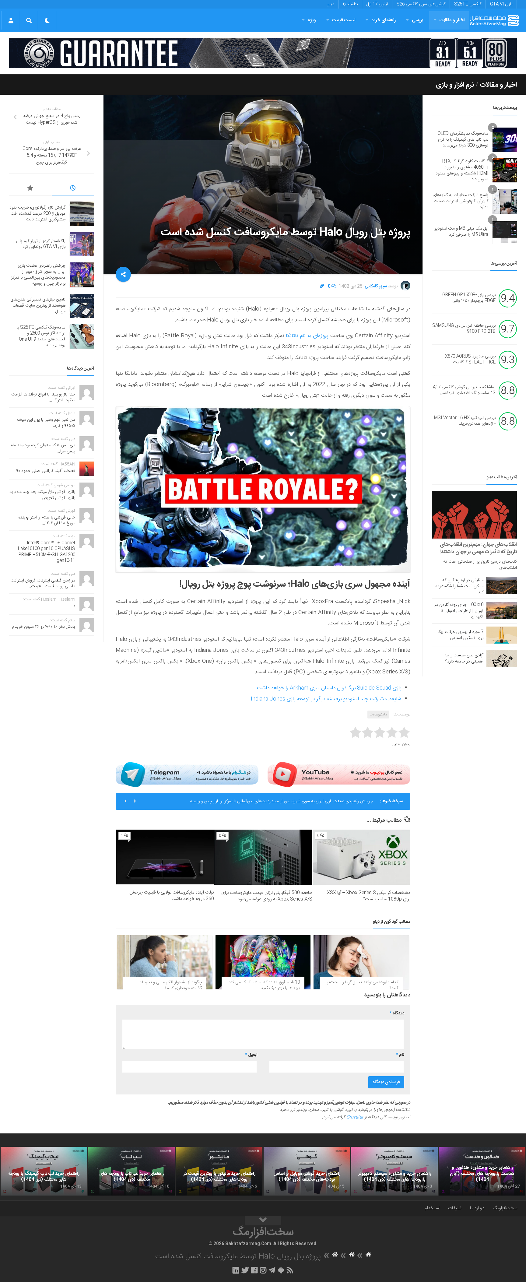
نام (400, 1055)
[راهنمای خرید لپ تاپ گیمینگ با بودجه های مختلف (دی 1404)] (44, 1171)
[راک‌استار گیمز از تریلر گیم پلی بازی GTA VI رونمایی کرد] (82, 244)
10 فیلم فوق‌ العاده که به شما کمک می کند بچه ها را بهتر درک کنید (264, 985)
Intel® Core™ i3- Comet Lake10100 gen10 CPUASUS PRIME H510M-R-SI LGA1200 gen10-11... (46, 552)
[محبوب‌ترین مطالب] (30, 189)
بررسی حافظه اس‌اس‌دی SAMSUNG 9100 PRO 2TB (464, 328)
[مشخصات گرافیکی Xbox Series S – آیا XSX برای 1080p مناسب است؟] (361, 857)
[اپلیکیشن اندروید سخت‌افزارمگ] (281, 1270)
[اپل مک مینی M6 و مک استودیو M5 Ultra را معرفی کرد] (505, 232)
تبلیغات (454, 1208)
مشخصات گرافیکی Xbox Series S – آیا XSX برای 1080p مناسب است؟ (368, 896)
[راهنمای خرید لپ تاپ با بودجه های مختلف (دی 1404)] (131, 1171)
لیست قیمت (343, 20)
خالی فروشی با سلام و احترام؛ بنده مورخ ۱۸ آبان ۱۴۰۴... (46, 520)
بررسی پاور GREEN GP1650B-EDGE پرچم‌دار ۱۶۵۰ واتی (469, 298)
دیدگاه (397, 1013)
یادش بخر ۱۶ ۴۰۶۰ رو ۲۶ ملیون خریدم (43, 626)
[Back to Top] (263, 1220)
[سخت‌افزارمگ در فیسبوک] (254, 1270)
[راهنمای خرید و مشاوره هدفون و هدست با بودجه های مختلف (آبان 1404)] (482, 1171)
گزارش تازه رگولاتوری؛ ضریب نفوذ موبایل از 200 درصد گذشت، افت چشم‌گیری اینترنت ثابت (37, 213)
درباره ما (477, 1208)
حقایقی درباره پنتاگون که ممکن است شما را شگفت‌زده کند (459, 586)
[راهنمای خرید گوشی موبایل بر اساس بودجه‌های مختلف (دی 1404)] (307, 1171)
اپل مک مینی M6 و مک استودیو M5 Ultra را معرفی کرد (461, 231)
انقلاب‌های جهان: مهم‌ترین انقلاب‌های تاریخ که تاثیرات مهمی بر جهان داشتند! (478, 548)
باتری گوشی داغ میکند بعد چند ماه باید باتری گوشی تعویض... (42, 495)
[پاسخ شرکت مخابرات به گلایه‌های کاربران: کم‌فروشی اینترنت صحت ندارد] (505, 201)
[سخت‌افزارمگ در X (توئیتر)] (245, 1270)
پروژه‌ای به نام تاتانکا (307, 336)
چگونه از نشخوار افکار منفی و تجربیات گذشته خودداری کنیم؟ (170, 985)
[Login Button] (11, 20)
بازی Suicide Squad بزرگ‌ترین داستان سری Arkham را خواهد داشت (329, 688)
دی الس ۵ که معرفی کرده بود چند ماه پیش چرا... (43, 448)
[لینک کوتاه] (322, 286)
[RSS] (290, 1270)
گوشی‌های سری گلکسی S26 (421, 4)
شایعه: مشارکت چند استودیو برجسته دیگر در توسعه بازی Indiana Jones (326, 699)
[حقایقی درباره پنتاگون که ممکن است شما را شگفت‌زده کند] (501, 585)
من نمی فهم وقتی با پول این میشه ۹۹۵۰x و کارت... (46, 423)
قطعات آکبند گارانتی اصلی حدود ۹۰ (45, 471)
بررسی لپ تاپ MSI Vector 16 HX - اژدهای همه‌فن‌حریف (465, 421)
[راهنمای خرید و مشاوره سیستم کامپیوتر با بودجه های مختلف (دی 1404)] (394, 1171)
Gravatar (354, 1117)
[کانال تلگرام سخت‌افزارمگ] (272, 1270)
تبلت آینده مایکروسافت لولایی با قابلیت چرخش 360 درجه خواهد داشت (171, 896)
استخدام (432, 1208)
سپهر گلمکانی (376, 286)
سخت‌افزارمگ (505, 1208)
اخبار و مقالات (452, 20)
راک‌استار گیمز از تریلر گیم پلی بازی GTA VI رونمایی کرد (40, 244)
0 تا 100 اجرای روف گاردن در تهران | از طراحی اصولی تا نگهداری (458, 611)
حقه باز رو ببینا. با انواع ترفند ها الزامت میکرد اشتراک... (43, 397)
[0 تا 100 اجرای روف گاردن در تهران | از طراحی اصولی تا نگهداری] (501, 610)
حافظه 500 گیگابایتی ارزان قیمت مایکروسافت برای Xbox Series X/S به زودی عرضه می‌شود (266, 896)
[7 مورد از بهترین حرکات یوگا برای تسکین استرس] (501, 635)
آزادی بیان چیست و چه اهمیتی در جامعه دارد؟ (463, 658)
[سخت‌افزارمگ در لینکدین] (236, 1270)
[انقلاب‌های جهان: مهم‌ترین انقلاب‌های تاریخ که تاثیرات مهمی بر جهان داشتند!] (474, 515)
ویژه (312, 20)
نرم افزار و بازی (455, 84)
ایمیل (251, 1055)
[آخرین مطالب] (73, 189)
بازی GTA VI (501, 4)
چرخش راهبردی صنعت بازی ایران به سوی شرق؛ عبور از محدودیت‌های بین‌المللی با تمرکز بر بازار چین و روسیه (281, 801)
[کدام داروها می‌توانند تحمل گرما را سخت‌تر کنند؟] (361, 962)
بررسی (417, 20)
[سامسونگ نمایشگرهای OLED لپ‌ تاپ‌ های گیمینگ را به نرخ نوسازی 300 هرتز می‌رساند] (505, 140)
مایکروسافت (378, 714)
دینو (331, 4)
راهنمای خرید (383, 20)
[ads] (263, 53)
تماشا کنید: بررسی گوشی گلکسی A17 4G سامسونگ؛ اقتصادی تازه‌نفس (464, 390)
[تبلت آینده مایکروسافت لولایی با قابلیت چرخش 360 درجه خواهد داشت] (165, 857)
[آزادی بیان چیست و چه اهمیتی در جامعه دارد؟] (501, 658)
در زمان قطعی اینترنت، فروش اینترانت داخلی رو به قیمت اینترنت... (43, 583)
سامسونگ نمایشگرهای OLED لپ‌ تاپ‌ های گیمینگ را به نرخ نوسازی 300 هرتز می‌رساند (463, 139)
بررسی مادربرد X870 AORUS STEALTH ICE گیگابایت (470, 359)
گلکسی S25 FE (467, 4)
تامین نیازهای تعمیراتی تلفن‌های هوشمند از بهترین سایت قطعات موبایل (37, 305)
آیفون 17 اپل (377, 4)
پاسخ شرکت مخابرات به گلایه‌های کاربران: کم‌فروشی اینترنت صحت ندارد (460, 201)
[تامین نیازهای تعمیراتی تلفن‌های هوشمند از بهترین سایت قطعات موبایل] (82, 306)
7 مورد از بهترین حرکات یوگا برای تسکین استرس (460, 635)
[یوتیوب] (339, 774)
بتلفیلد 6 (350, 4)
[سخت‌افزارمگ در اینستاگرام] (263, 1270)
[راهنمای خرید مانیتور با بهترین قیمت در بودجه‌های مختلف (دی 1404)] (219, 1171)
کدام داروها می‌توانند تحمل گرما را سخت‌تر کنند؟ (362, 985)
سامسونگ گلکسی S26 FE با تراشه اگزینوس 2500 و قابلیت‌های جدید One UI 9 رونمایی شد (41, 336)
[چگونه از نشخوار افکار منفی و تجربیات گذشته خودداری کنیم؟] (164, 962)
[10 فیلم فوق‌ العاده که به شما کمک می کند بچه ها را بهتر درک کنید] (263, 962)
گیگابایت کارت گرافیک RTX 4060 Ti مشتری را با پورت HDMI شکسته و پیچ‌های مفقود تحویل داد (462, 170)
